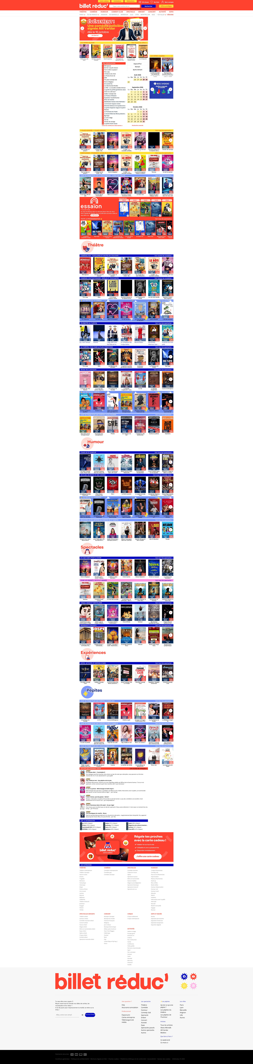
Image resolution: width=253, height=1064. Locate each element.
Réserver (124, 214)
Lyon (137, 15)
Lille (131, 15)
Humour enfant (84, 918)
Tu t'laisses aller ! (91, 772)
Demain (137, 67)
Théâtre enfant (84, 916)
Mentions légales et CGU (99, 1059)
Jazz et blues (107, 925)
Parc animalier (131, 952)
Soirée (129, 942)
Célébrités (82, 899)
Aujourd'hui (138, 64)
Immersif (129, 962)
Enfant (141, 12)
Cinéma (129, 937)
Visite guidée (131, 946)
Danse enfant (83, 925)
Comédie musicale (132, 870)
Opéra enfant (83, 933)
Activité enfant (83, 937)
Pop (105, 939)
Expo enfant (83, 931)
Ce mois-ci (164, 1042)
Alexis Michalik (165, 1028)
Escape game (131, 933)
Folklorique (107, 933)
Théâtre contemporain (86, 870)
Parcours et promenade (134, 948)
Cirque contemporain (133, 918)
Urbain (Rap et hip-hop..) (110, 941)
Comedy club (154, 872)
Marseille (183, 1010)
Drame (81, 876)
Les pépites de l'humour (165, 1016)
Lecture (82, 893)
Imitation (153, 897)
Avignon (104, 15)
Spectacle (130, 12)
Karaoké (129, 958)
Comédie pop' (108, 872)
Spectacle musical (132, 876)
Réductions (130, 1)
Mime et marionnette (133, 879)
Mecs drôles (154, 883)
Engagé (82, 906)
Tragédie (82, 879)
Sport (128, 950)
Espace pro (126, 1015)
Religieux (106, 923)
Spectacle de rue (132, 889)
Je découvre (94, 215)
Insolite (129, 964)
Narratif (153, 903)
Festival (106, 935)
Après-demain (137, 70)
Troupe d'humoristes (156, 870)
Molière (163, 1033)
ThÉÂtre (83, 12)
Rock (105, 937)
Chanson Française (109, 920)
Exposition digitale (156, 925)
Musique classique (109, 916)
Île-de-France (92, 15)
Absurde (153, 893)
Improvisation (155, 876)
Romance (82, 881)
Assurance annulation (130, 1007)
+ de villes (161, 15)
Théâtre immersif (84, 901)
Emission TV (130, 935)
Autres (143, 1033)
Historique (82, 885)
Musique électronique (110, 927)
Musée (153, 916)
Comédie (144, 1007)
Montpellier (145, 15)
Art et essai (83, 891)
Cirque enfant (83, 935)
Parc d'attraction (132, 940)
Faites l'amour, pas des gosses (95, 797)
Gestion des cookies (163, 1059)
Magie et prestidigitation (134, 883)
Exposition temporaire (157, 923)
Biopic (81, 887)
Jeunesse (82, 903)
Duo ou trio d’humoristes (158, 874)
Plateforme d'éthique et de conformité (133, 1059)
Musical (82, 895)
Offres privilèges (166, 6)
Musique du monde (109, 918)
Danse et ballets (131, 881)
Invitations (117, 1)
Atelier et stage (131, 931)
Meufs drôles (154, 885)
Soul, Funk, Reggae (109, 931)
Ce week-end (165, 1040)
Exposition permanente (157, 918)
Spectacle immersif (132, 887)
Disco (105, 943)
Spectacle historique (133, 885)
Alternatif (153, 901)
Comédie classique (109, 874)
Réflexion (82, 897)
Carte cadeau (104, 1)
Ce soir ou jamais (91, 788)
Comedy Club (117, 12)
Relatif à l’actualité (156, 906)
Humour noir (154, 889)
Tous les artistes (166, 1025)
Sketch (153, 895)
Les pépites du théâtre (165, 1011)
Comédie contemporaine (111, 870)
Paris (82, 15)
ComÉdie (93, 12)
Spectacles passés (148, 1028)
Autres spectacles (147, 1030)
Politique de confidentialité (80, 1059)
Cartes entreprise (128, 1017)
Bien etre (130, 960)
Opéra (129, 874)
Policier (82, 908)
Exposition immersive (157, 920)
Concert (152, 12)
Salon (129, 956)
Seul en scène (83, 874)
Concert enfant (84, 923)
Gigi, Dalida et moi (91, 780)
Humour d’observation (157, 887)
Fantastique (83, 883)
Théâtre (144, 1005)
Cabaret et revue (132, 872)
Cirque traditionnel (132, 916)
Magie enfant (83, 927)
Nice (153, 15)
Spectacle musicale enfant (87, 939)
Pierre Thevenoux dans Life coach (96, 805)
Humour (104, 12)
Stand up (153, 881)
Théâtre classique (84, 872)
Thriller (82, 910)
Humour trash (155, 891)
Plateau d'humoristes (157, 879)
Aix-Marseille (114, 15)
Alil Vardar (164, 1030)
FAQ (123, 1005)
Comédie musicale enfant (87, 920)
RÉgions (170, 15)
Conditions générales (62, 1059)
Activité (162, 12)
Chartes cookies (113, 1059)
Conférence (130, 944)
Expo (171, 12)
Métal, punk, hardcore (110, 929)
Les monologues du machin (94, 813)
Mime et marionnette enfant (87, 929)
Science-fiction (84, 889)
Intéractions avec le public (158, 899)
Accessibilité (151, 1059)
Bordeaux (124, 15)
